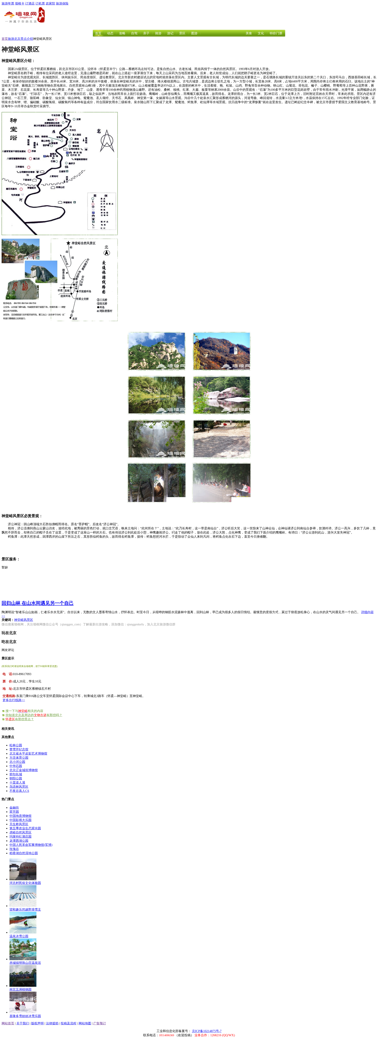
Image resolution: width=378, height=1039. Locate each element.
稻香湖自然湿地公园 (23, 853)
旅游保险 (62, 3)
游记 (170, 33)
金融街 (14, 807)
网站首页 (8, 1023)
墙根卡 (19, 3)
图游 (194, 33)
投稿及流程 (68, 1023)
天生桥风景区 (18, 824)
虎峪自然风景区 (20, 832)
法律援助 (52, 1023)
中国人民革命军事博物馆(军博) (30, 845)
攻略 (122, 33)
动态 (110, 33)
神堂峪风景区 (23, 619)
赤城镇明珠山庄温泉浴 (25, 962)
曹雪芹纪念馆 (18, 749)
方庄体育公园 (18, 757)
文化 (261, 33)
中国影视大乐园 (20, 820)
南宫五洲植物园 (20, 989)
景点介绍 (26, 38)
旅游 (11, 38)
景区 (182, 33)
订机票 (40, 3)
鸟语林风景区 (18, 786)
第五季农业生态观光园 (25, 828)
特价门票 (276, 33)
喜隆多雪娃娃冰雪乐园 (25, 1016)
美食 (249, 33)
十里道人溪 (17, 782)
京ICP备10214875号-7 (206, 1031)
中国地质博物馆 (20, 816)
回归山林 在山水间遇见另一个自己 (38, 603)
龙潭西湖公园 (18, 840)
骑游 (158, 33)
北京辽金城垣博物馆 (23, 770)
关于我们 (22, 1023)
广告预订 (99, 1023)
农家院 (50, 3)
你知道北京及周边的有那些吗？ (34, 715)
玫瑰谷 (14, 849)
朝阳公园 (15, 778)
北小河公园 (17, 761)
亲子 (146, 33)
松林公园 (15, 745)
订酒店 (30, 3)
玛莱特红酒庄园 (20, 836)
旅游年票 (8, 3)
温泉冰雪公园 (18, 936)
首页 (98, 33)
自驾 (134, 33)
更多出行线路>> (14, 700)
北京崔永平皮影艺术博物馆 (28, 753)
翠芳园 (14, 811)
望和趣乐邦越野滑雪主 (25, 909)
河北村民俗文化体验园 (25, 883)
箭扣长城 (15, 774)
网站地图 (85, 1023)
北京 (17, 38)
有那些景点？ (20, 719)
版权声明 (37, 1023)
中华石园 (15, 766)
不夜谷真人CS (19, 790)
